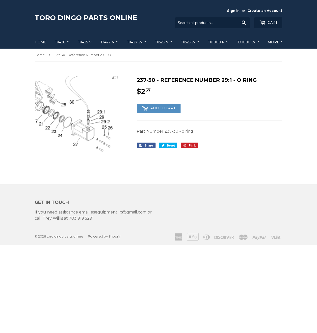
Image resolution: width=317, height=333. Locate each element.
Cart (272, 22)
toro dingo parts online (86, 17)
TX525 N (162, 42)
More (273, 42)
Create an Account (264, 11)
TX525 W (188, 42)
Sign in (233, 11)
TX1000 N (217, 42)
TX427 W (135, 42)
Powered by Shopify (104, 236)
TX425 (83, 42)
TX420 (61, 42)
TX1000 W (246, 42)
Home (41, 42)
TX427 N (108, 42)
